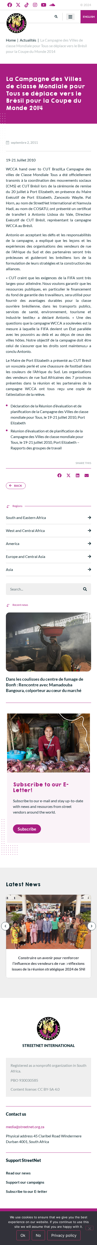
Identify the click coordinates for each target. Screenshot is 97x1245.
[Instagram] (35, 5)
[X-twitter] (18, 5)
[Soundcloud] (52, 5)
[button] (56, 17)
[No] (89, 1228)
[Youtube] (43, 5)
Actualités (28, 40)
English (89, 16)
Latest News (23, 884)
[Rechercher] (85, 589)
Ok (22, 1235)
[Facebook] (9, 5)
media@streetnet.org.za (25, 1126)
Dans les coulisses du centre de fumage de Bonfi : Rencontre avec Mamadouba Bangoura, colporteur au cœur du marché (44, 684)
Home (11, 40)
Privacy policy (64, 1235)
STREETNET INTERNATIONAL (48, 1045)
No (38, 1235)
